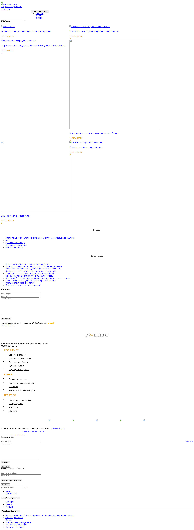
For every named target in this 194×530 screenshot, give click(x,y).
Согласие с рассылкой (17, 435)
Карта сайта (189, 441)
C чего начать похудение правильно (86, 147)
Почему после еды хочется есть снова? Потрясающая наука (33, 266)
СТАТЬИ (9, 507)
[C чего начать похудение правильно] (86, 142)
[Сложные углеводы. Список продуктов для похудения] (8, 26)
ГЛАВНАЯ (9, 502)
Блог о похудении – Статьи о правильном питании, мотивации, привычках (39, 238)
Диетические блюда (15, 242)
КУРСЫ (8, 504)
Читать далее (7, 36)
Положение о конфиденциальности (33, 431)
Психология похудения (16, 245)
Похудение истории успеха (18, 522)
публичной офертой (57, 428)
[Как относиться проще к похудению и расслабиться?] (114, 128)
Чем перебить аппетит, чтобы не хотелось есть (27, 264)
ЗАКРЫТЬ (5, 466)
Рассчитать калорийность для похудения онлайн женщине (32, 269)
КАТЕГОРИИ (11, 494)
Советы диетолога (14, 247)
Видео (8, 240)
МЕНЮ (8, 491)
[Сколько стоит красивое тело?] (36, 211)
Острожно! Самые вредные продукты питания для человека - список (33, 45)
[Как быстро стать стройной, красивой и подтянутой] (89, 26)
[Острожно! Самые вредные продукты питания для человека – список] (18, 41)
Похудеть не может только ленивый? (23, 285)
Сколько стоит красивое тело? (15, 216)
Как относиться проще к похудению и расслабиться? (94, 133)
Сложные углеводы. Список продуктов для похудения (26, 31)
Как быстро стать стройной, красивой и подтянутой (93, 31)
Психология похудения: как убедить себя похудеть (29, 276)
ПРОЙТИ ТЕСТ (7, 325)
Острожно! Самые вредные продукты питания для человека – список (38, 278)
